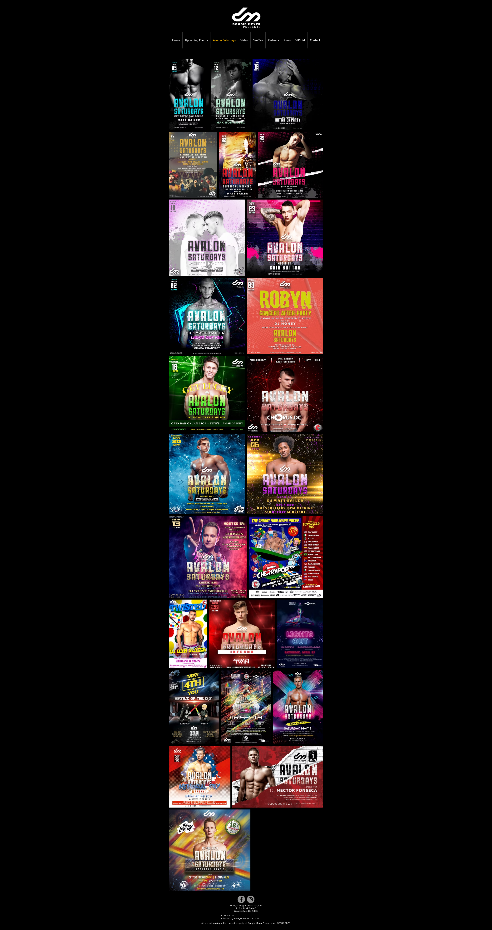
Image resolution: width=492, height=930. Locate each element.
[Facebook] (241, 899)
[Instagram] (250, 899)
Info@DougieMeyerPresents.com (240, 918)
